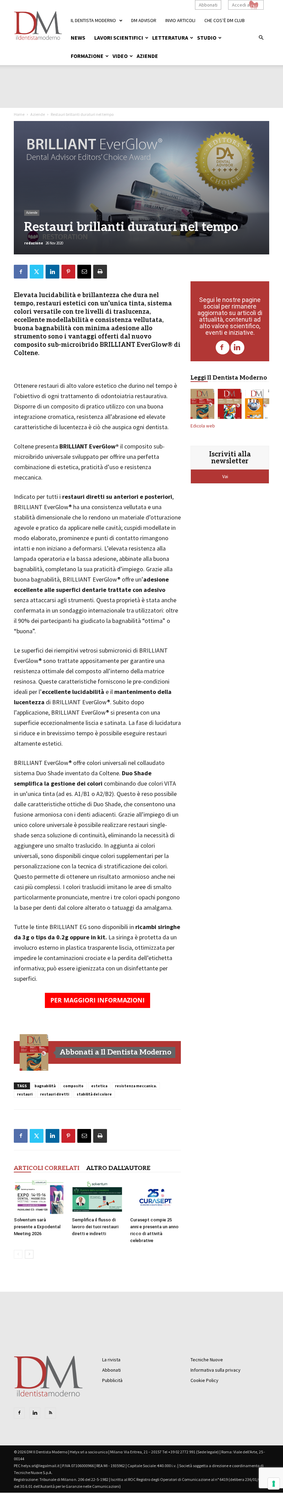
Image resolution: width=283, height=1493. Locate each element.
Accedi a (241, 5)
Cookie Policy (204, 1380)
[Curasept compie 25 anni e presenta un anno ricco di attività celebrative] (155, 1196)
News (78, 37)
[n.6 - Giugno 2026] (257, 405)
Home (19, 114)
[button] (261, 38)
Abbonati (208, 5)
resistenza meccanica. (136, 1085)
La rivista (111, 1359)
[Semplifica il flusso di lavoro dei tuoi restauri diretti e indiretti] (97, 1196)
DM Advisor (143, 20)
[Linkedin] (237, 347)
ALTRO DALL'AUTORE (118, 1168)
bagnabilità (45, 1085)
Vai (225, 476)
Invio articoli (180, 20)
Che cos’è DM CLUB (224, 20)
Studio (206, 37)
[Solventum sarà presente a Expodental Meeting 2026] (39, 1196)
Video (120, 55)
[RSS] (50, 1413)
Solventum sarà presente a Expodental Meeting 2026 (37, 1226)
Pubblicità (112, 1380)
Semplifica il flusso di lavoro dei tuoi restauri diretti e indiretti (95, 1226)
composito (73, 1085)
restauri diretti (54, 1094)
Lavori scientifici (118, 37)
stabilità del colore (94, 1094)
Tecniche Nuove (207, 1359)
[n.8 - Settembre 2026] (34, 1052)
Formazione (87, 55)
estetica (99, 1085)
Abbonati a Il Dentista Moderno (115, 1052)
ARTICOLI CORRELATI (46, 1168)
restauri (24, 1094)
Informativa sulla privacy (216, 1370)
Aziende (147, 55)
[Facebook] (223, 347)
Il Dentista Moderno (93, 20)
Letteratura (170, 37)
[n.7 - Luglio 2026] (230, 405)
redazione (33, 243)
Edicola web (203, 426)
